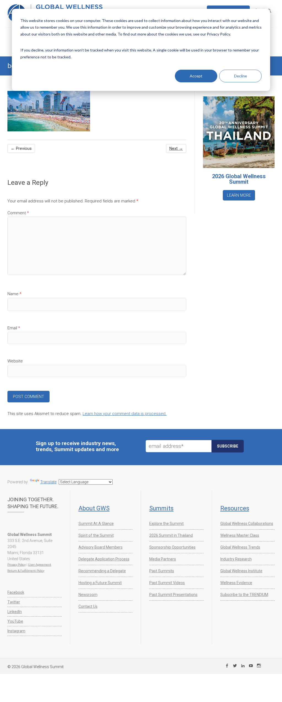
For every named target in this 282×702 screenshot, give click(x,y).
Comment (18, 212)
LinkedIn (14, 611)
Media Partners (162, 559)
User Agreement (39, 565)
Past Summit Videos (167, 583)
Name (14, 293)
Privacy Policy (16, 565)
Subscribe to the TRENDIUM (244, 594)
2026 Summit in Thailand (171, 535)
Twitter (13, 602)
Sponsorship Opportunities (172, 547)
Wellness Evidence (236, 583)
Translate (48, 482)
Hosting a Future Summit (100, 583)
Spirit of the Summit (96, 535)
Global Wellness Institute (241, 571)
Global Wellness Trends (240, 547)
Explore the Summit (166, 523)
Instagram (16, 631)
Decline (240, 76)
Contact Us (87, 606)
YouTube (15, 621)
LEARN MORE (239, 195)
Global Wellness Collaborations (246, 523)
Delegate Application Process (103, 559)
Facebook (15, 592)
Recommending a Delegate (102, 571)
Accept (196, 76)
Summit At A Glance (96, 523)
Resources (234, 508)
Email (13, 328)
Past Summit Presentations (173, 594)
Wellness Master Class (239, 535)
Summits (161, 508)
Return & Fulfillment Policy (25, 571)
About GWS (94, 508)
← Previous (21, 148)
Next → (176, 148)
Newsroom (87, 594)
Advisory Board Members (100, 547)
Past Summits (161, 571)
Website (15, 361)
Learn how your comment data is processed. (125, 413)
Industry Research (236, 559)
